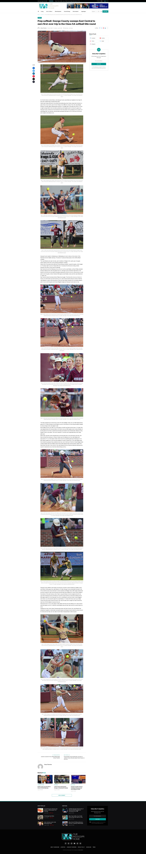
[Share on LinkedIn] (105, 28)
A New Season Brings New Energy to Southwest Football (61, 787)
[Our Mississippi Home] (49, 6)
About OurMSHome (55, 847)
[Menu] (38, 11)
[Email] (34, 79)
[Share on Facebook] (100, 28)
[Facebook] (34, 68)
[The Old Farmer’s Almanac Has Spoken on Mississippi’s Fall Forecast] (40, 810)
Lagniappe (83, 11)
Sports (39, 17)
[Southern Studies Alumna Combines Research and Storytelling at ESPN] (78, 779)
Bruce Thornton (43, 28)
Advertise (63, 847)
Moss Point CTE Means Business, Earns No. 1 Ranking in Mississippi (76, 823)
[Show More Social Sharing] (107, 28)
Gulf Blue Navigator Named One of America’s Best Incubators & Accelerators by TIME (76, 810)
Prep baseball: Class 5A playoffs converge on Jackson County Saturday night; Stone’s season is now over (74, 758)
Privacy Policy (99, 68)
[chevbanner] (87, 8)
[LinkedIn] (34, 73)
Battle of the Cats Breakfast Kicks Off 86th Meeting (44, 787)
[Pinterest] (34, 76)
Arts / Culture (49, 11)
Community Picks (41, 784)
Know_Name (81, 849)
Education (73, 784)
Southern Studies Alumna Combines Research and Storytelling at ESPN (77, 788)
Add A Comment (61, 795)
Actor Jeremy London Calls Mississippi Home (50, 823)
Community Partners (71, 847)
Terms (94, 847)
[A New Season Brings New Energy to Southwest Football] (61, 779)
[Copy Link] (34, 82)
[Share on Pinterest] (103, 28)
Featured (56, 784)
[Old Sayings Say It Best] (40, 817)
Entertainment (58, 11)
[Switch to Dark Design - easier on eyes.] (101, 11)
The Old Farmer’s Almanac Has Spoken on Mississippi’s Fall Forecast (50, 810)
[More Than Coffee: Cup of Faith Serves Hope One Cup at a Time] (65, 817)
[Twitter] (34, 71)
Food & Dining (67, 11)
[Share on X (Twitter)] (101, 28)
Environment (75, 11)
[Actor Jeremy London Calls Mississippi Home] (40, 823)
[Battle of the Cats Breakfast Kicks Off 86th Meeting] (45, 779)
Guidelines (88, 847)
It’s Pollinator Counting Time (60, 1)
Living (42, 11)
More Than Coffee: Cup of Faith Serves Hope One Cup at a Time (76, 816)
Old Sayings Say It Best (49, 816)
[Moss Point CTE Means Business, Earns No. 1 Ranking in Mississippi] (65, 823)
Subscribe (105, 11)
